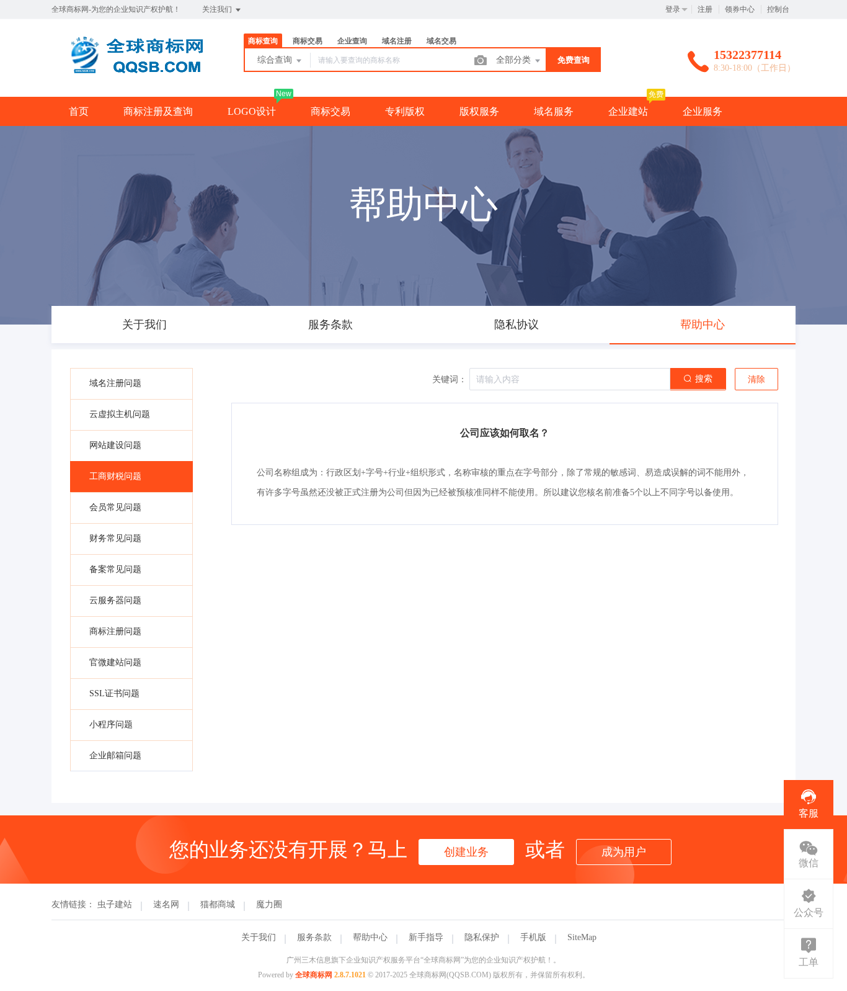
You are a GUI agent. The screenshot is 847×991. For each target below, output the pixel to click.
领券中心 (740, 9)
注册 (705, 9)
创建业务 (466, 852)
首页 (79, 111)
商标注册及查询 (158, 111)
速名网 (166, 904)
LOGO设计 (252, 111)
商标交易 (330, 111)
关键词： (449, 379)
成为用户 (623, 852)
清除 (756, 379)
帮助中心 (370, 937)
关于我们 (258, 937)
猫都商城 (217, 904)
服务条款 (314, 937)
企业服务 (702, 111)
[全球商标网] (132, 71)
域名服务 (554, 111)
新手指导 (426, 937)
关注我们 (218, 9)
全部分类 (514, 60)
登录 (672, 9)
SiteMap (581, 937)
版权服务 (479, 111)
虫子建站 (114, 904)
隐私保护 (481, 937)
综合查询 (276, 60)
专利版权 (405, 111)
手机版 (533, 937)
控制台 (778, 9)
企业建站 (628, 111)
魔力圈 (269, 904)
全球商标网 (313, 975)
